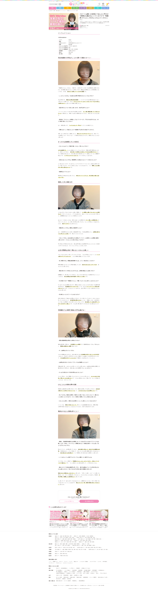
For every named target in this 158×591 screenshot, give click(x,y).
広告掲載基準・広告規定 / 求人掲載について (72, 585)
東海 (68, 7)
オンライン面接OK (67, 580)
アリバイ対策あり (72, 571)
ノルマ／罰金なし (67, 570)
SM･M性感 (105, 561)
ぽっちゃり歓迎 (59, 577)
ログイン (99, 5)
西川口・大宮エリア (58, 547)
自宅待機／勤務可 (87, 570)
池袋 (61, 536)
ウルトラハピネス (92, 522)
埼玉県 (50, 547)
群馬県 (50, 553)
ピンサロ (99, 561)
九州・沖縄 (82, 7)
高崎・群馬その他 (63, 553)
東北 (98, 7)
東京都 (50, 536)
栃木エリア (57, 555)
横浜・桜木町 (73, 544)
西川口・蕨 (65, 547)
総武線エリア (57, 540)
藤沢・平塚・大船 (85, 545)
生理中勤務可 (94, 570)
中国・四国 (75, 7)
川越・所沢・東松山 (97, 547)
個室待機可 (80, 570)
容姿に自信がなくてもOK (102, 577)
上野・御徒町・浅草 (89, 539)
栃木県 (50, 555)
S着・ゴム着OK (86, 573)
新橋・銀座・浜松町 (66, 539)
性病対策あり (79, 571)
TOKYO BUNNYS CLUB (54, 522)
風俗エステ (76, 561)
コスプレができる (94, 571)
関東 (87, 4)
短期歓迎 (63, 578)
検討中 (107, 4)
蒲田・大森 (93, 537)
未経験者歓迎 (85, 577)
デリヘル (65, 561)
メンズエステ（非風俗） (84, 561)
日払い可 (57, 568)
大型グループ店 (59, 575)
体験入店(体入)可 (59, 580)
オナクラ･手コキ (93, 561)
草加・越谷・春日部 (89, 547)
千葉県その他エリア (92, 549)
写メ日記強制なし (59, 570)
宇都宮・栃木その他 (63, 555)
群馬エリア (57, 553)
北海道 (90, 7)
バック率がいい (72, 568)
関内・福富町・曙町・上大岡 (65, 544)
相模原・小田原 (92, 545)
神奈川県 (50, 544)
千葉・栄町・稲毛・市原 (75, 549)
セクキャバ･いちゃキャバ (68, 563)
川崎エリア (84, 544)
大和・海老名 (67, 545)
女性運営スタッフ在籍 (71, 573)
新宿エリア (76, 536)
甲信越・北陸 (106, 7)
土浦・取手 (62, 551)
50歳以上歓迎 (79, 577)
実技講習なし (74, 580)
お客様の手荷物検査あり (60, 573)
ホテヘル (61, 561)
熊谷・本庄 (73, 547)
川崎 (88, 544)
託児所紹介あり (101, 570)
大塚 (63, 536)
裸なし (97, 573)
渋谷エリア (57, 537)
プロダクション (59, 563)
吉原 (100, 539)
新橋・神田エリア (58, 539)
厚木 (63, 545)
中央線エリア (76, 540)
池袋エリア (57, 536)
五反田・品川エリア (80, 537)
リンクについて (95, 585)
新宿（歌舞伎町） (82, 536)
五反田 (88, 537)
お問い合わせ (89, 585)
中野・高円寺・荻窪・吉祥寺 (85, 540)
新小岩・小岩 (69, 540)
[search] (54, 4)
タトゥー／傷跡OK (93, 577)
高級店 (71, 575)
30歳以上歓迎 (65, 577)
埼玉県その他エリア (80, 547)
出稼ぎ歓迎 (69, 578)
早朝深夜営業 (65, 575)
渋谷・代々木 (62, 537)
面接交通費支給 (81, 580)
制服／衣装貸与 (86, 571)
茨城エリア (57, 551)
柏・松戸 (98, 549)
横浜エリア (57, 544)
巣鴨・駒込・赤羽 (68, 536)
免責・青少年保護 (101, 585)
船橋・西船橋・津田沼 (67, 549)
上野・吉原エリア (81, 539)
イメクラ (70, 561)
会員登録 (103, 5)
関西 (60, 7)
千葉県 (50, 549)
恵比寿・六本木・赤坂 (70, 537)
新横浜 (78, 544)
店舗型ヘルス (55, 561)
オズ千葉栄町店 (73, 522)
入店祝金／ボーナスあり (85, 568)
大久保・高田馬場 (90, 536)
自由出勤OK (74, 570)
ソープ (50, 561)
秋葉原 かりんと (83, 26)
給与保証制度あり (64, 568)
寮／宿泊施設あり (59, 571)
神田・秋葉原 (73, 539)
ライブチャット (51, 563)
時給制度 (78, 568)
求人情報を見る (89, 501)
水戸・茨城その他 (68, 551)
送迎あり (65, 571)
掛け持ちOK (58, 578)
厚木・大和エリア (58, 545)
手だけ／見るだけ (103, 573)
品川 (86, 537)
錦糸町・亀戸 (63, 540)
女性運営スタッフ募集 (78, 575)
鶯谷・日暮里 (96, 539)
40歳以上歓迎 (72, 577)
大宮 (69, 547)
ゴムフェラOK (79, 573)
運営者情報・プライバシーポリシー (59, 585)
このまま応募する (69, 501)
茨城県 (50, 551)
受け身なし (93, 573)
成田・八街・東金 (104, 549)
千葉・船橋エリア (58, 549)
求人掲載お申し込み (83, 585)
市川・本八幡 (83, 549)
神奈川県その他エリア (77, 545)
